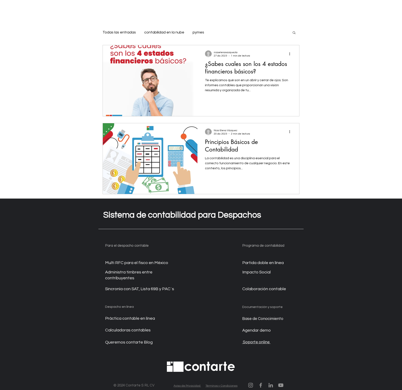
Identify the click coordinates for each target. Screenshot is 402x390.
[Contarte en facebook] (261, 385)
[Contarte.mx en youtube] (281, 385)
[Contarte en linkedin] (271, 385)
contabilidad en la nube (164, 32)
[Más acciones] (291, 53)
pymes (198, 32)
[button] (294, 33)
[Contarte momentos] (250, 385)
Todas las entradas (119, 32)
